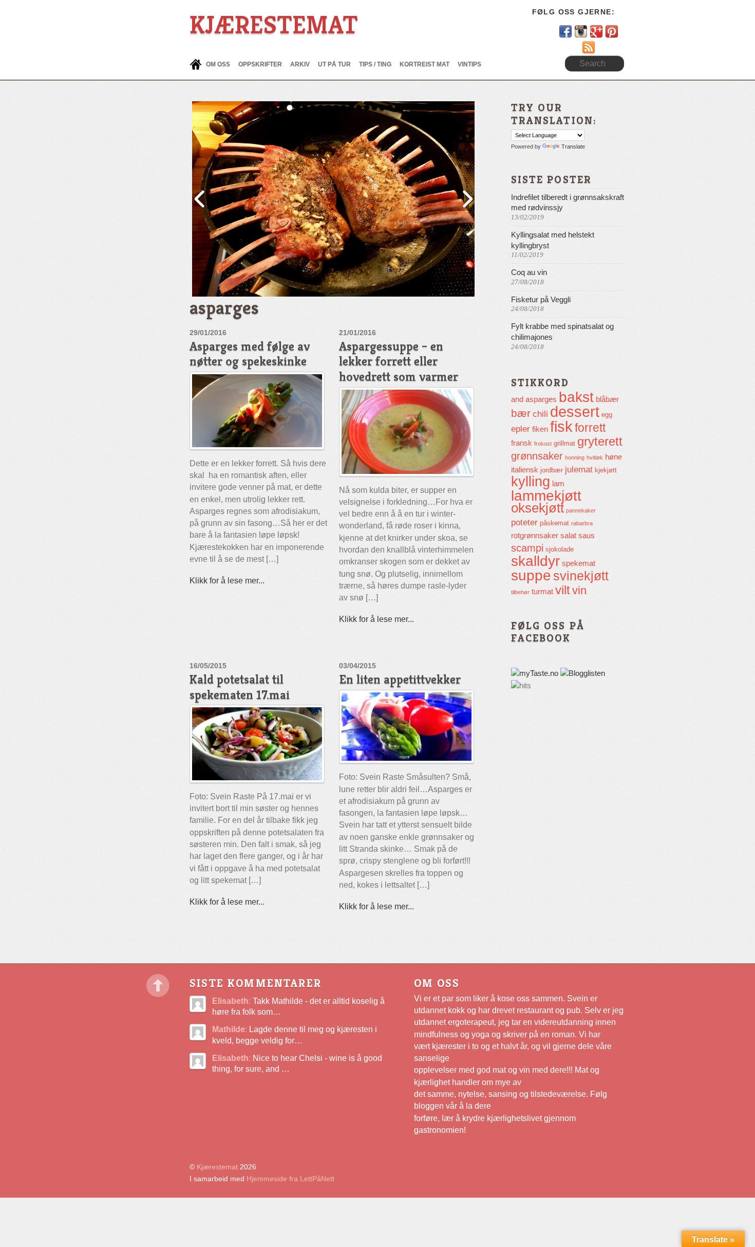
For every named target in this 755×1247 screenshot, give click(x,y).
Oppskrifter (260, 64)
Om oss (218, 64)
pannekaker (581, 510)
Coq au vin (529, 272)
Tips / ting (375, 64)
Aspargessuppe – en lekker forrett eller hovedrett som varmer (398, 361)
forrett (590, 427)
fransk (521, 442)
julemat (579, 469)
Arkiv (300, 64)
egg (606, 414)
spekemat (578, 563)
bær (521, 413)
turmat (542, 591)
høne (613, 456)
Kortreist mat (424, 64)
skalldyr (535, 561)
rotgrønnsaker (534, 535)
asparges (541, 399)
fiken (540, 429)
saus (586, 535)
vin (579, 590)
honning (574, 457)
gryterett (599, 441)
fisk (561, 426)
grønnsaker (537, 456)
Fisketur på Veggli (541, 300)
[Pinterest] (612, 31)
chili (540, 414)
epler (520, 429)
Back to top (157, 985)
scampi (527, 548)
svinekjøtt (581, 576)
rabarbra (582, 523)
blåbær (607, 399)
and (517, 399)
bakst (576, 397)
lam (558, 483)
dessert (574, 412)
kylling (530, 481)
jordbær (551, 470)
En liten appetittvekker (400, 679)
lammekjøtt (546, 496)
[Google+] (597, 31)
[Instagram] (582, 31)
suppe (531, 575)
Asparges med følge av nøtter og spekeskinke (250, 354)
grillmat (564, 443)
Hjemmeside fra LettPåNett (290, 1179)
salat (568, 535)
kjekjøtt (606, 470)
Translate (573, 146)
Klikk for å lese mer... (227, 580)
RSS (611, 47)
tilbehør (520, 592)
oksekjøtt (537, 508)
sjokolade (559, 549)
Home (196, 64)
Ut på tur (334, 64)
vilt (562, 590)
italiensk (524, 469)
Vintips (469, 64)
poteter (524, 522)
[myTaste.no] (534, 673)
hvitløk (595, 457)
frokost (543, 444)
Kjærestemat (217, 1167)
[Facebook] (566, 31)
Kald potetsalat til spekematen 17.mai (240, 687)
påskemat (554, 523)
